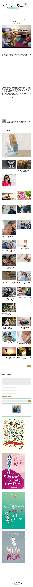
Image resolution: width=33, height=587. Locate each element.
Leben (4, 15)
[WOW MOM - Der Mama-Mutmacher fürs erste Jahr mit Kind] (13, 546)
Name (3, 386)
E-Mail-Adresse (4, 389)
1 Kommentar (18, 23)
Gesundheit (6, 15)
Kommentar (3, 377)
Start (2, 15)
